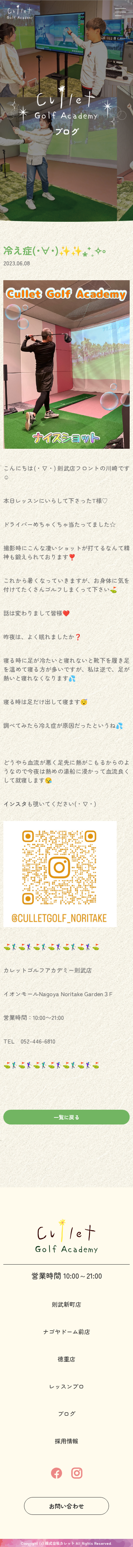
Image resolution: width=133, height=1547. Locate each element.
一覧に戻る (66, 1117)
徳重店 (66, 1358)
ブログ (66, 1413)
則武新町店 (66, 1304)
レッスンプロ (66, 1386)
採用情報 (66, 1440)
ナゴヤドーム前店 (66, 1331)
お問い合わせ (66, 1506)
